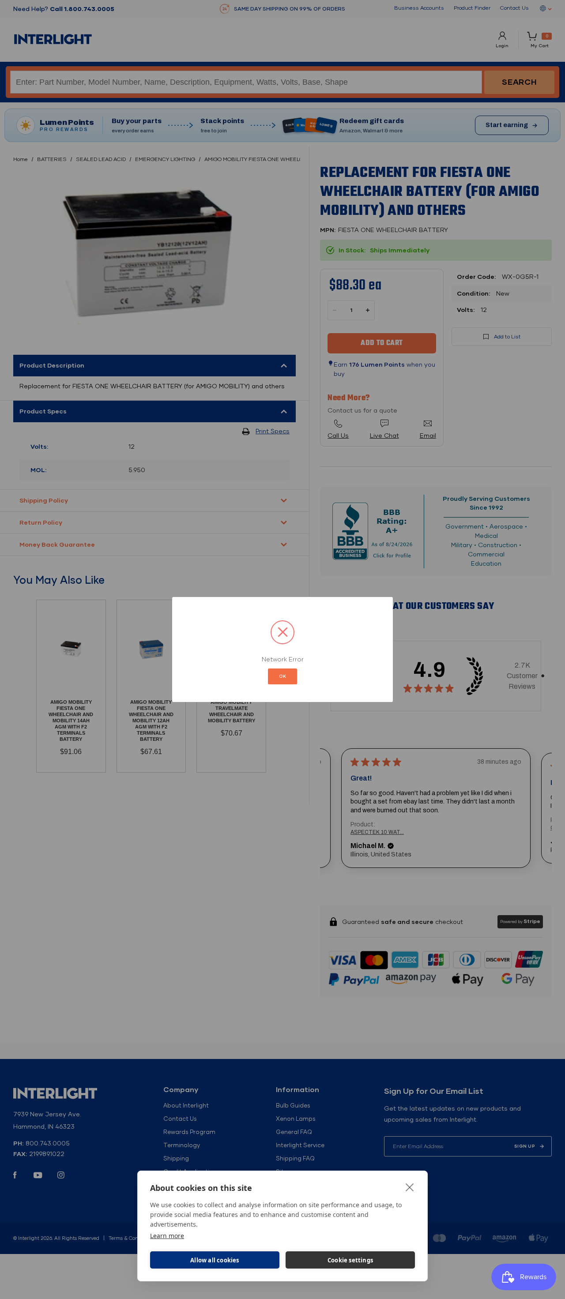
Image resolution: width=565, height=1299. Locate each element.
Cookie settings (350, 1260)
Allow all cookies (214, 1260)
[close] (410, 1187)
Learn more (167, 1235)
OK (282, 676)
